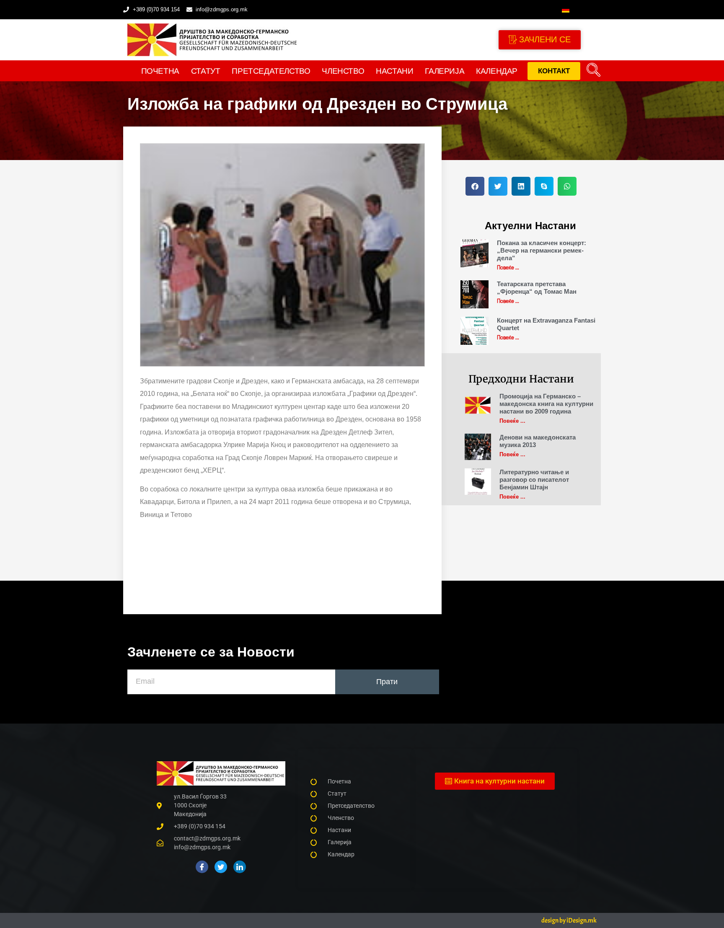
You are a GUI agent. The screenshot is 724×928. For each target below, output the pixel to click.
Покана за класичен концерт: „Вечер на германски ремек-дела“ (541, 250)
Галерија (444, 71)
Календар (496, 71)
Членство (343, 71)
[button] (593, 70)
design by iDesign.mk (569, 920)
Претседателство (271, 71)
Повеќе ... (508, 267)
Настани (394, 71)
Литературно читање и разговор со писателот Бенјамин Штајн (534, 479)
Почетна (160, 71)
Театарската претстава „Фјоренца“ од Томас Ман (537, 287)
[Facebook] (202, 867)
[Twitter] (221, 867)
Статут (205, 71)
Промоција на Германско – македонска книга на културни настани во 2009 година (546, 404)
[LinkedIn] (239, 867)
